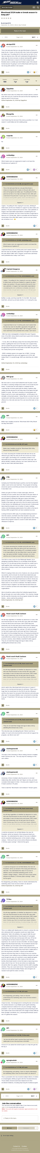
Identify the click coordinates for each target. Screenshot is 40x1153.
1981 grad (9, 377)
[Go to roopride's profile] (3, 137)
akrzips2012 (7, 23)
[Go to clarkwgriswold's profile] (3, 750)
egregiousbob (11, 1060)
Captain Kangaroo (13, 269)
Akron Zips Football (20, 25)
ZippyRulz (10, 89)
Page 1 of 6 (20, 37)
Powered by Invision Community (20, 1150)
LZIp (7, 477)
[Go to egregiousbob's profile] (3, 1061)
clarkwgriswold (12, 749)
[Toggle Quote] (4, 184)
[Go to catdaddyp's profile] (3, 156)
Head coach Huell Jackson (16, 614)
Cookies (24, 1146)
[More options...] (37, 45)
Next (33, 37)
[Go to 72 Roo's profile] (3, 900)
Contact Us (16, 1146)
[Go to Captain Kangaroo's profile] (3, 270)
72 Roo (8, 899)
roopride (9, 136)
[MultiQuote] (2, 72)
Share (10, 1128)
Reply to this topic (20, 31)
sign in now (5, 1107)
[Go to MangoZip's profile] (3, 115)
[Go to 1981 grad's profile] (3, 378)
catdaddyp (10, 155)
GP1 (7, 416)
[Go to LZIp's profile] (3, 478)
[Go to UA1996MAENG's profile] (3, 178)
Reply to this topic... (11, 1118)
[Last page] (37, 37)
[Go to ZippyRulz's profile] (3, 90)
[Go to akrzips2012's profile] (3, 45)
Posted (14, 46)
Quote (7, 72)
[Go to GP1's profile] (3, 417)
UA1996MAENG (12, 177)
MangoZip (10, 114)
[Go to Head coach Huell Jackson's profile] (3, 615)
